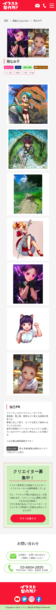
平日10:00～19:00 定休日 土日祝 (32, 568)
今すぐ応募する (28, 518)
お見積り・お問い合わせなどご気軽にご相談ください (31, 556)
